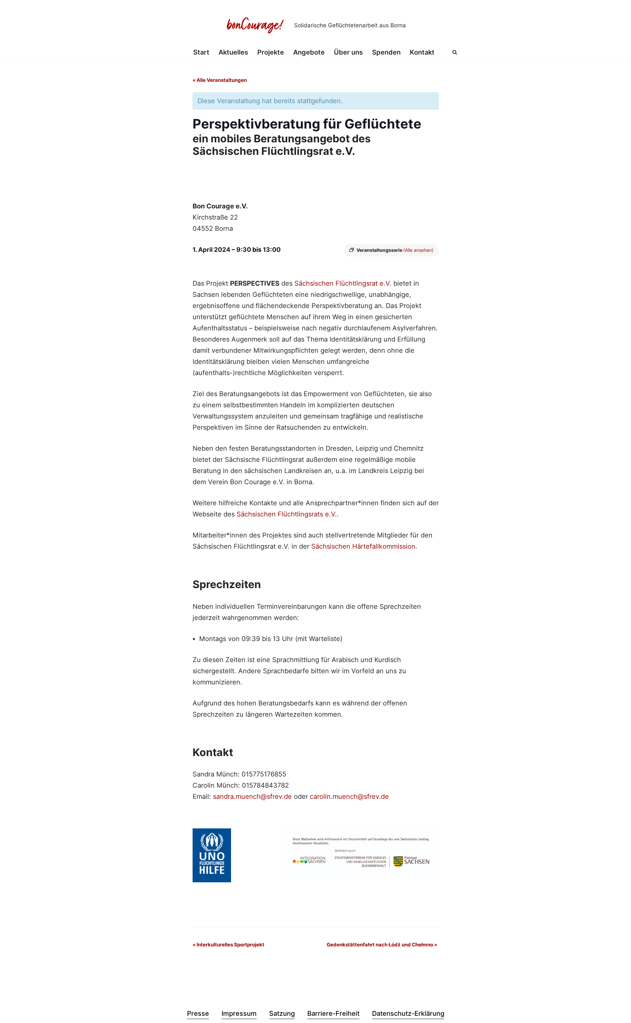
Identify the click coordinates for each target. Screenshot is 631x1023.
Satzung (282, 1013)
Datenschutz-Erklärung (408, 1013)
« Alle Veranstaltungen (220, 80)
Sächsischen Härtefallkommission (363, 546)
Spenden (386, 52)
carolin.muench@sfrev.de (349, 796)
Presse (198, 1013)
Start (201, 52)
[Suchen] (454, 52)
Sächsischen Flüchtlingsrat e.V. (342, 283)
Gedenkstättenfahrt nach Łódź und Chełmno (382, 944)
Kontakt (422, 52)
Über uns (348, 52)
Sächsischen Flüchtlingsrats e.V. (287, 514)
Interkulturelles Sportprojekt (228, 944)
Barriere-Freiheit (333, 1013)
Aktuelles (233, 52)
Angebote (309, 52)
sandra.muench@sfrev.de (252, 796)
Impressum (239, 1013)
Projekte (270, 52)
